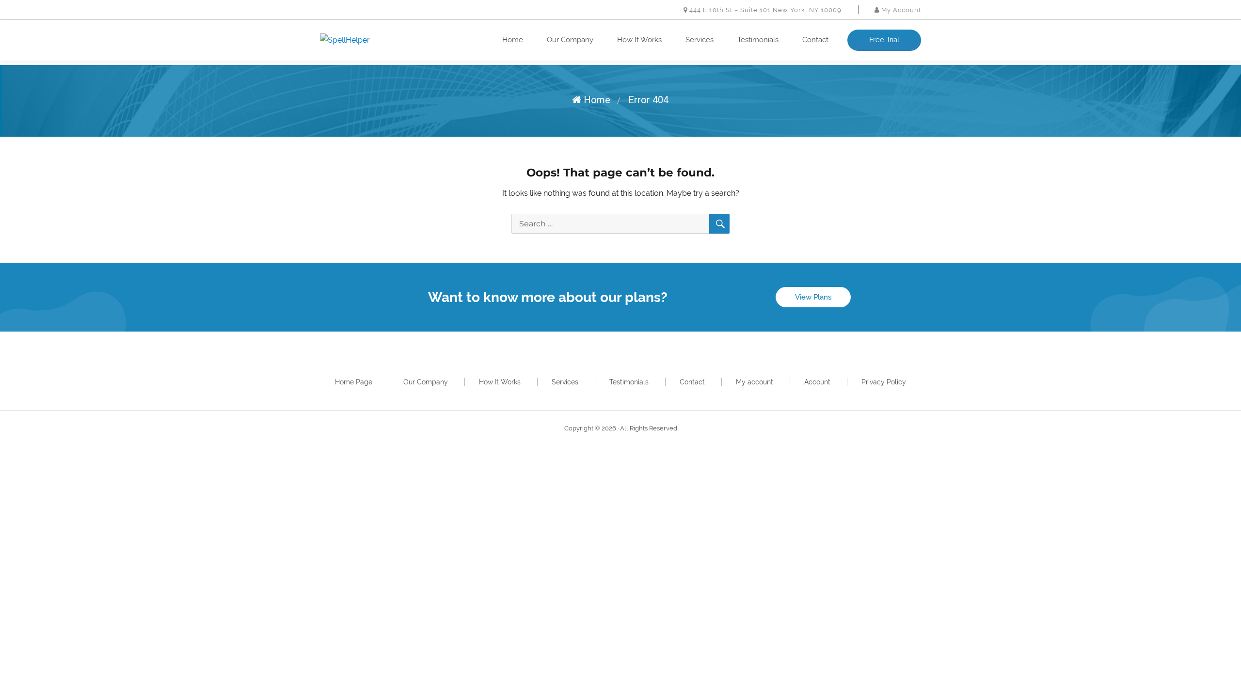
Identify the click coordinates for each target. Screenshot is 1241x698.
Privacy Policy (883, 382)
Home (512, 39)
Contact (815, 39)
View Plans (813, 297)
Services (699, 39)
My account (754, 382)
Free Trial (884, 39)
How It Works (639, 39)
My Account (900, 10)
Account (817, 382)
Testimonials (758, 39)
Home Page (353, 382)
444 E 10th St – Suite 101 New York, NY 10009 (764, 10)
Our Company (570, 39)
